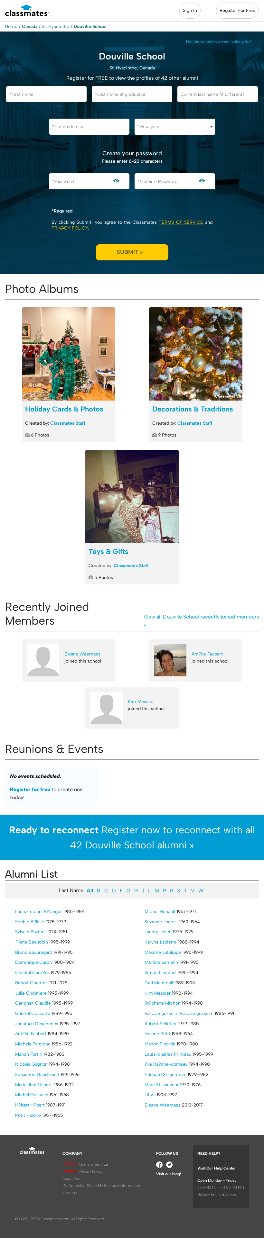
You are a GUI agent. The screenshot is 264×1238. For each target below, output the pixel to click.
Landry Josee (158, 932)
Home (11, 26)
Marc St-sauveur (162, 1085)
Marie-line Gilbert (33, 1085)
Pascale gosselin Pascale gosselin (179, 1013)
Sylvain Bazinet (30, 932)
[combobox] (175, 127)
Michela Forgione (33, 1044)
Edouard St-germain (165, 1074)
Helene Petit (157, 1033)
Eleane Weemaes (82, 654)
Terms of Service (181, 222)
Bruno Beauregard (33, 952)
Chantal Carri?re (32, 972)
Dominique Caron (33, 962)
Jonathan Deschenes (36, 1023)
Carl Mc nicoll (159, 983)
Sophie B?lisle (29, 922)
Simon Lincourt (160, 972)
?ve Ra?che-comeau (166, 1064)
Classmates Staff (67, 423)
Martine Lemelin (161, 962)
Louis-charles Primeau (168, 1054)
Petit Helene (28, 1115)
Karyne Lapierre (161, 942)
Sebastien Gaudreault (37, 1074)
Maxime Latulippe (163, 952)
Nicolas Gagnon (31, 1064)
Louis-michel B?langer (38, 911)
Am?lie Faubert (207, 654)
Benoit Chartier (31, 983)
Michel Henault (160, 911)
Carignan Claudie (33, 1003)
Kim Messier (141, 701)
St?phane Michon (163, 1003)
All (90, 891)
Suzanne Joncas (161, 922)
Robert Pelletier (161, 1023)
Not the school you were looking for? (219, 41)
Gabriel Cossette (32, 1013)
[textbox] (175, 126)
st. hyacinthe (55, 26)
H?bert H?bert (30, 1105)
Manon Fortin (28, 1054)
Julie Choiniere (31, 993)
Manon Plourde (160, 1044)
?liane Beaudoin (31, 942)
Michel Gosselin (31, 1095)
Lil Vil (150, 1095)
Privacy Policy (70, 228)
